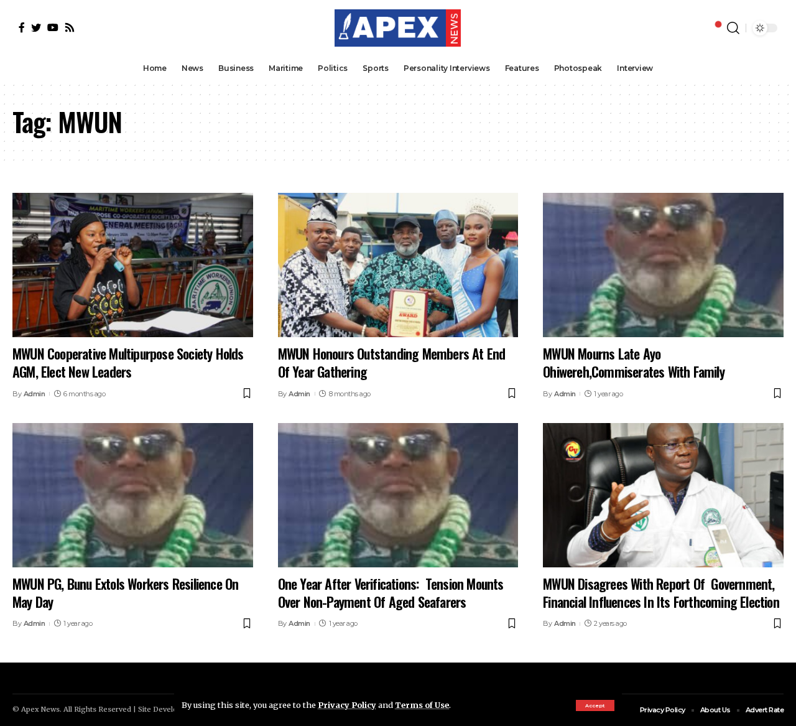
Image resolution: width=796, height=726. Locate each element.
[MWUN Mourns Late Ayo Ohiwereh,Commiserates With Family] (663, 265)
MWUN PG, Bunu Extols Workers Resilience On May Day (125, 593)
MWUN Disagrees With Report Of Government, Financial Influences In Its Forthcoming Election (661, 593)
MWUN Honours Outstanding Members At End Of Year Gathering (392, 362)
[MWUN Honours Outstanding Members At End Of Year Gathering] (398, 265)
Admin (34, 393)
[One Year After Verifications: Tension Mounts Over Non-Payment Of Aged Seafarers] (398, 495)
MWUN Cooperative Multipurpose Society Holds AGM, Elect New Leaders (128, 362)
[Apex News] (398, 28)
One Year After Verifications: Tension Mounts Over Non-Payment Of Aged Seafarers (391, 593)
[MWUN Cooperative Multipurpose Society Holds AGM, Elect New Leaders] (132, 265)
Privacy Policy (347, 705)
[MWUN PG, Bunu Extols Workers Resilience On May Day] (132, 495)
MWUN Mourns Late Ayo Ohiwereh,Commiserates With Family (635, 362)
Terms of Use (422, 705)
